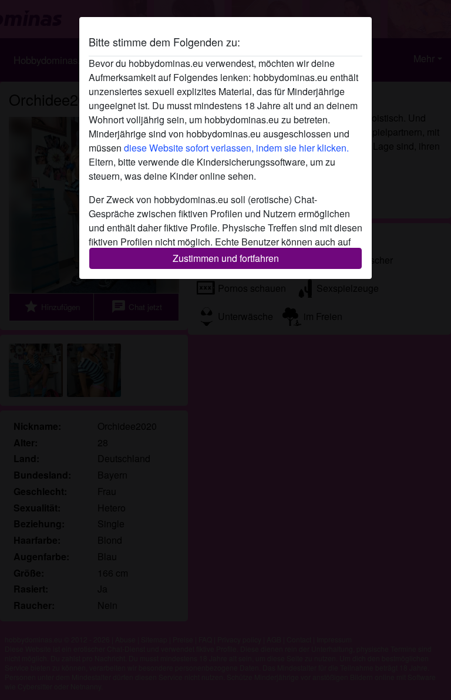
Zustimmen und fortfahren (226, 258)
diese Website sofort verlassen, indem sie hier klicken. (236, 147)
